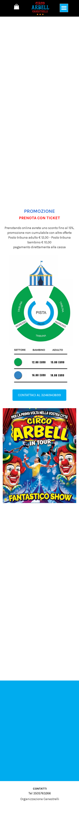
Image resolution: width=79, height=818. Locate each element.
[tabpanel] (39, 224)
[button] (39, 408)
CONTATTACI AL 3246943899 (39, 395)
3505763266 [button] (42, 793)
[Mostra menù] (64, 8)
